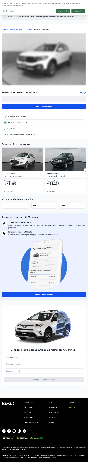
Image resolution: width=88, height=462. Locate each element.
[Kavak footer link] (8, 412)
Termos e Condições (65, 447)
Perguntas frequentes (31, 422)
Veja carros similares (44, 106)
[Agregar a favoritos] (84, 92)
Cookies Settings (8, 11)
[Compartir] (81, 92)
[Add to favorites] (40, 150)
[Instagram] (9, 431)
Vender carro (28, 407)
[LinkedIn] (19, 431)
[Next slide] (86, 170)
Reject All (78, 11)
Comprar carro (28, 402)
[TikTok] (24, 431)
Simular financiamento (44, 295)
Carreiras (52, 417)
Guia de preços (53, 412)
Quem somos (53, 407)
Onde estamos (28, 417)
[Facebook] (4, 431)
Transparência (14, 450)
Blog (50, 402)
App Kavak (27, 412)
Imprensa (72, 402)
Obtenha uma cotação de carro (44, 380)
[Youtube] (14, 431)
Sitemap (24, 450)
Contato (51, 422)
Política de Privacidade (49, 447)
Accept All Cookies (63, 11)
